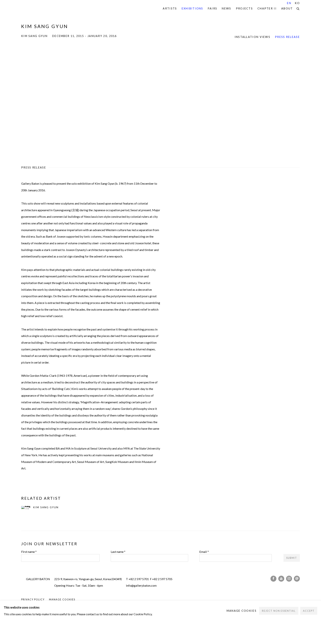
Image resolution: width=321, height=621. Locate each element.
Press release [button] (287, 36)
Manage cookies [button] (62, 599)
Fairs (212, 8)
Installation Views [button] (252, 36)
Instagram (289, 579)
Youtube (281, 579)
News (226, 8)
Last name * (118, 551)
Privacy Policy (33, 599)
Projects (244, 8)
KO (297, 3)
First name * (29, 551)
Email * (204, 551)
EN (289, 3)
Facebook (273, 579)
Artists (170, 8)
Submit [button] (291, 558)
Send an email (297, 579)
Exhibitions (192, 8)
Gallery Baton (47, 8)
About (287, 8)
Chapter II (267, 8)
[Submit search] (298, 8)
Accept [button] (308, 610)
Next (306, 100)
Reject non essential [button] (278, 610)
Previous (15, 100)
